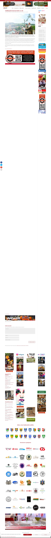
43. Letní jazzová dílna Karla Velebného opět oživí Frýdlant (20, 113)
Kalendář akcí (16, 8)
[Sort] (40, 26)
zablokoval (41, 392)
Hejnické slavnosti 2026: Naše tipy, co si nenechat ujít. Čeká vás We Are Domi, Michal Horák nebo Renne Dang (20, 196)
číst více (20, 89)
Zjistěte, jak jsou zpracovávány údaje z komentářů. (22, 345)
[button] (49, 532)
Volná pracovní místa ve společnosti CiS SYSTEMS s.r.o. (9, 407)
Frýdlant (6, 386)
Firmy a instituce (28, 8)
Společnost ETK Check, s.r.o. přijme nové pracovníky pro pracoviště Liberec (9, 415)
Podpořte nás (37, 0)
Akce (34, 0)
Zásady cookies (2, 536)
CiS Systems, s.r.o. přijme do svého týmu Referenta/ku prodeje (20, 168)
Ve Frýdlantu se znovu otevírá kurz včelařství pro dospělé (9, 413)
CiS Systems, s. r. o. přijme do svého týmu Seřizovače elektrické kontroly (20, 251)
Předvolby (45, 534)
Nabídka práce (34, 8)
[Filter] (39, 26)
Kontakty (45, 0)
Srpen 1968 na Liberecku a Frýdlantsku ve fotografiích (8, 410)
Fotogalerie (39, 8)
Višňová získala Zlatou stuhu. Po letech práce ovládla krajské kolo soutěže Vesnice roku (20, 306)
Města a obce (22, 8)
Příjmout (28, 534)
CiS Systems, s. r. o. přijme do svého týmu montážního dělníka (20, 85)
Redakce (42, 8)
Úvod (12, 8)
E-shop (47, 8)
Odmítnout (36, 534)
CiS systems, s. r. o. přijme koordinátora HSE (20, 140)
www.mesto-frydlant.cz (9, 48)
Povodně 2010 (6, 381)
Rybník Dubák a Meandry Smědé (9, 384)
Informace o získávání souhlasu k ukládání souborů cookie (10, 536)
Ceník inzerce (41, 0)
